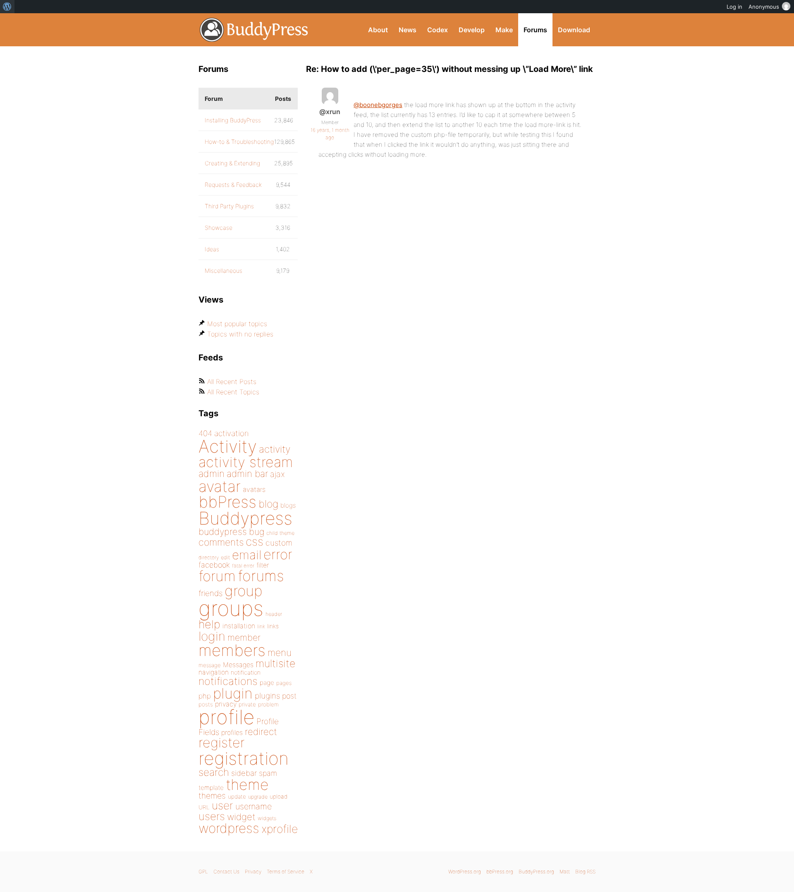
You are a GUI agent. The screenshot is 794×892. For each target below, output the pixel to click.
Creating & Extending (232, 163)
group (243, 591)
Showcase (218, 227)
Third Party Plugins (229, 206)
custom (278, 543)
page (267, 683)
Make (504, 30)
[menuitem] (7, 6)
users (211, 816)
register (221, 743)
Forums (535, 30)
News (407, 30)
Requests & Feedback (233, 184)
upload (278, 796)
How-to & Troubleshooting (239, 141)
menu (280, 652)
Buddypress (245, 518)
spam (268, 773)
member (244, 637)
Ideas (212, 249)
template (211, 788)
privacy (226, 704)
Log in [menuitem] (734, 6)
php (204, 696)
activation (231, 433)
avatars (254, 489)
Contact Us (226, 871)
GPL (203, 871)
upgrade (258, 797)
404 (205, 433)
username (253, 806)
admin (211, 473)
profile (226, 717)
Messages (238, 665)
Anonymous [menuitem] (764, 6)
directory (208, 557)
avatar (219, 486)
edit (225, 557)
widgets (267, 818)
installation (238, 626)
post (289, 696)
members (231, 650)
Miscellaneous (223, 270)
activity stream (245, 461)
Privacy (253, 871)
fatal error (243, 566)
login (211, 636)
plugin (233, 693)
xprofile (279, 828)
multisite (275, 663)
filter (262, 565)
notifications (228, 681)
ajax (277, 474)
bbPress (227, 501)
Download (574, 30)
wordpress (228, 828)
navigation (213, 672)
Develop (472, 30)
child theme (280, 533)
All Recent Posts (231, 381)
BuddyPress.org (254, 29)
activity (274, 449)
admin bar (247, 473)
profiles (232, 732)
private (247, 704)
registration (243, 758)
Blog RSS (585, 871)
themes (212, 796)
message (209, 665)
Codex (437, 30)
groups (230, 608)
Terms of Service (285, 871)
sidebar (244, 773)
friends (210, 593)
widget (241, 816)
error (277, 554)
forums (261, 576)
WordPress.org (464, 871)
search (213, 772)
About (378, 30)
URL (204, 807)
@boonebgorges (378, 105)
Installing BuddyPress (233, 120)
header (273, 614)
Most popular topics (237, 324)
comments (221, 542)
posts (205, 704)
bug (256, 531)
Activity (227, 446)
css (254, 541)
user (222, 805)
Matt (565, 871)
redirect (261, 731)
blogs (288, 505)
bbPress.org (499, 871)
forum (217, 576)
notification (246, 672)
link (261, 626)
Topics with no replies (240, 334)
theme (247, 784)
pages (284, 683)
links (273, 626)
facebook (214, 564)
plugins (267, 696)
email (246, 554)
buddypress (222, 531)
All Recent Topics (233, 392)
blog (268, 504)
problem (268, 704)
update (237, 796)
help (209, 624)
